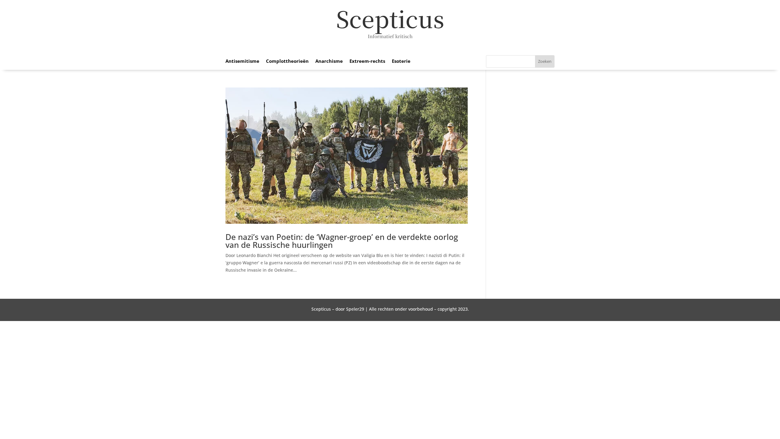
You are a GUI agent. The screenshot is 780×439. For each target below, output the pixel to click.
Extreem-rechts (367, 61)
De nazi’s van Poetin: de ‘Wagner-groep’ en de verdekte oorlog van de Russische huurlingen (341, 240)
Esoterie (401, 61)
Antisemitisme (242, 61)
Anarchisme (329, 61)
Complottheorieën (287, 61)
